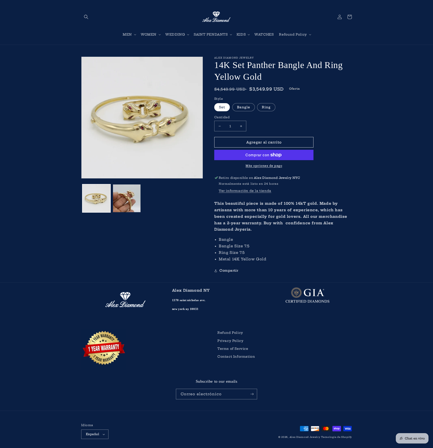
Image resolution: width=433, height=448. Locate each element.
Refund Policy (230, 333)
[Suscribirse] (252, 394)
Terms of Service (232, 349)
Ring (266, 107)
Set (222, 107)
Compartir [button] (228, 270)
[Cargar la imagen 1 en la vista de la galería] (96, 198)
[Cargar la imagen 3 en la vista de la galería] (127, 198)
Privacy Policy (230, 341)
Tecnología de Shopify (336, 437)
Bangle (243, 107)
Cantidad (222, 117)
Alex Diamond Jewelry (305, 437)
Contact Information (236, 357)
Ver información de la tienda (245, 191)
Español (92, 434)
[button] (86, 17)
